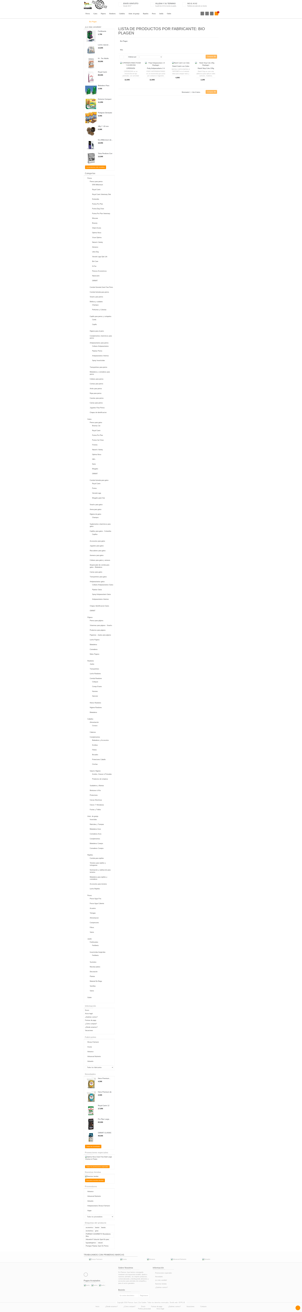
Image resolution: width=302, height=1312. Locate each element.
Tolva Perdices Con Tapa (105, 154)
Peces (154, 14)
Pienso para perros (96, 181)
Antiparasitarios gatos (97, 581)
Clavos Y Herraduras (97, 805)
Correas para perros (96, 384)
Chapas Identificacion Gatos (99, 606)
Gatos (95, 14)
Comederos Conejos (97, 848)
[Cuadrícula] (121, 57)
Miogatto (95, 469)
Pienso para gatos (96, 422)
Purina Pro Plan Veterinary (101, 213)
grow (96, 1231)
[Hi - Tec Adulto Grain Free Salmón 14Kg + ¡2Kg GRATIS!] (91, 63)
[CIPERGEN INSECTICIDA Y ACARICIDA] (130, 64)
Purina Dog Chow (98, 209)
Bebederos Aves (95, 829)
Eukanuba (95, 199)
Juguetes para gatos (97, 546)
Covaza (94, 725)
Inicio (97, 1306)
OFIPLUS (181, 1302)
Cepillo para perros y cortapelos (100, 316)
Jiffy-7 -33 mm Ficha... (103, 127)
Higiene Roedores (96, 707)
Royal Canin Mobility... (102, 73)
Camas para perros (96, 403)
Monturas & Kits (95, 790)
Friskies (95, 445)
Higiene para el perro (97, 331)
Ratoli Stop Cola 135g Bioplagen (206, 69)
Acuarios (93, 908)
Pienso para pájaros (96, 620)
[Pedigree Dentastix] (91, 117)
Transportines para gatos (98, 577)
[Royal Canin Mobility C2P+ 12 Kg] (91, 77)
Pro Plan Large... (104, 1119)
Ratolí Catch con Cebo (180, 66)
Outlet (169, 14)
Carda (94, 319)
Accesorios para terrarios (98, 884)
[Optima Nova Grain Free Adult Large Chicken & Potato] (98, 1158)
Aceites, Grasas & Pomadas (102, 774)
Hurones (95, 691)
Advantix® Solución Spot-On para (97, 1239)
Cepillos (95, 534)
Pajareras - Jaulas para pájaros (100, 635)
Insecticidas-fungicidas (97, 952)
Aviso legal (89, 1013)
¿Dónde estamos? (91, 1027)
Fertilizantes (94, 942)
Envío (87, 1010)
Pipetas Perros (97, 351)
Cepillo (94, 324)
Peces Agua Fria (95, 899)
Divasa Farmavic (93, 1042)
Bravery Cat (96, 426)
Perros (88, 14)
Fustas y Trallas (95, 809)
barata (103, 1227)
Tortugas (93, 913)
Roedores (112, 14)
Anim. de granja (133, 14)
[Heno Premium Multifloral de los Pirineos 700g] (91, 1083)
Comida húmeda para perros (99, 292)
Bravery (94, 223)
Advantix (90, 1061)
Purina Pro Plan (97, 204)
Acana (89, 1047)
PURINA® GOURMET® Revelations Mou (98, 1235)
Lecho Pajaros (95, 640)
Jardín (161, 14)
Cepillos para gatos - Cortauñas (100, 531)
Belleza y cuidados (96, 302)
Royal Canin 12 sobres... (103, 1106)
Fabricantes (90, 1037)
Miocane (95, 218)
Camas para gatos (96, 572)
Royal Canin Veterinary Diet (101, 194)
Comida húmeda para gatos (99, 480)
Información (90, 1006)
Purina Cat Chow (98, 440)
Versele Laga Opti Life (99, 257)
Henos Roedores (95, 703)
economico (89, 1227)
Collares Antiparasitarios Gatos (102, 585)
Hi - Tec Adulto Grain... (103, 59)
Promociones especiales (96, 1153)
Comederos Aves (95, 834)
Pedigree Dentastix (105, 113)
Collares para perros (96, 379)
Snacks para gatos (96, 504)
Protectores (94, 795)
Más (121, 50)
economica (89, 1231)
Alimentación (94, 722)
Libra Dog (95, 252)
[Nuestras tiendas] (99, 1176)
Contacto (203, 1306)
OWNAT (95, 280)
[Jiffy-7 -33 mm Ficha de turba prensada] (91, 131)
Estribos (95, 745)
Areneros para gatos (97, 555)
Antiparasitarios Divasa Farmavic (98, 1206)
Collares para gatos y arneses (100, 560)
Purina (94, 488)
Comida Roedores (96, 678)
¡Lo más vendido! (93, 27)
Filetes (94, 750)
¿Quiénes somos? (91, 1017)
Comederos (94, 649)
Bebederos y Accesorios (100, 740)
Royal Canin (96, 189)
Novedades (90, 1074)
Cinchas (95, 764)
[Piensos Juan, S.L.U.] (95, 4)
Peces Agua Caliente (97, 903)
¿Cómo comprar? (91, 1024)
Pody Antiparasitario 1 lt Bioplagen (156, 69)
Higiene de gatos (95, 514)
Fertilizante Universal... (102, 32)
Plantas (92, 976)
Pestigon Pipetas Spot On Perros (97, 1246)
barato (97, 1227)
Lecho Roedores (95, 673)
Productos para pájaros (98, 630)
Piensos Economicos (99, 271)
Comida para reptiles (97, 858)
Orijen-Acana (96, 228)
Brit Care (95, 261)
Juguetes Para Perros (97, 408)
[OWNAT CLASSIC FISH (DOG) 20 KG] (91, 1137)
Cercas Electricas (96, 800)
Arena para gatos (95, 509)
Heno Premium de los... (104, 1093)
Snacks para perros (96, 297)
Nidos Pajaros (94, 654)
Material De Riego (96, 981)
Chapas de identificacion (98, 412)
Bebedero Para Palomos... (103, 86)
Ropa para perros (95, 393)
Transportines (94, 669)
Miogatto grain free (98, 498)
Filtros (92, 927)
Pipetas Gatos (97, 590)
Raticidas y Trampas (97, 824)
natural (100, 1243)
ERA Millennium (97, 185)
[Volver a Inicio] (84, 22)
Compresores (94, 922)
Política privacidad (144, 1309)
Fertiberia (95, 945)
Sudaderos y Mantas (97, 785)
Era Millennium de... (105, 140)
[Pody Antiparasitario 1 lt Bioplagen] (155, 64)
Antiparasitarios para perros (99, 343)
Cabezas (93, 732)
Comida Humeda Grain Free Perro (101, 287)
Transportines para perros (98, 367)
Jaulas (92, 664)
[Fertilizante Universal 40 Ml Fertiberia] (91, 36)
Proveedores (91, 1186)
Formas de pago (90, 1020)
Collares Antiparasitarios (100, 346)
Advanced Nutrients (94, 1056)
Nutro (94, 464)
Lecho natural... (104, 45)
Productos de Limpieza (100, 779)
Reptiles (145, 14)
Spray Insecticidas (98, 360)
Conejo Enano (97, 686)
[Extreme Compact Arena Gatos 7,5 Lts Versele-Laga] (91, 104)
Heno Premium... (104, 1078)
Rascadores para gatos (98, 551)
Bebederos (93, 644)
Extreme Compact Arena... (104, 100)
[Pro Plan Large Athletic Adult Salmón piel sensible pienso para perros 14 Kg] (91, 1124)
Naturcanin (95, 276)
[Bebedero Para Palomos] (91, 90)
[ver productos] (96, 1259)
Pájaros (103, 14)
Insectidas (93, 819)
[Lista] (126, 57)
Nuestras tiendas (93, 1172)
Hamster (95, 696)
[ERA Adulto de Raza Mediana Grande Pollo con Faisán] (91, 145)
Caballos (122, 14)
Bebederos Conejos (96, 843)
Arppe (89, 1210)
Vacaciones (89, 1030)
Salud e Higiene (95, 771)
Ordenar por (132, 57)
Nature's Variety (97, 242)
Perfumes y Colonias (99, 310)
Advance (95, 247)
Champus (95, 305)
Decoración (93, 972)
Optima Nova (96, 233)
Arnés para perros (96, 388)
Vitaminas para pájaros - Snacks (101, 625)
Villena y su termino (165, 3)
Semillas (93, 986)
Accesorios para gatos (97, 541)
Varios (92, 932)
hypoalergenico (91, 1243)
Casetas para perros (97, 398)
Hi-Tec (94, 266)
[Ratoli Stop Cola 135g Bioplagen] (205, 64)
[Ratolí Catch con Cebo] (180, 63)
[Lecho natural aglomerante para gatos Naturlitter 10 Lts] (91, 50)
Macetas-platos (95, 967)
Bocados (95, 755)
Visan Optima (96, 237)
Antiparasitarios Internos (100, 356)
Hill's (93, 459)
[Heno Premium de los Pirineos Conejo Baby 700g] (91, 1097)
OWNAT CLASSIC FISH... (104, 1133)
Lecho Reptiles (95, 889)
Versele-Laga (96, 493)
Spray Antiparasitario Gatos (101, 594)
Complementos (95, 737)
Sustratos (93, 962)
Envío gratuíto (130, 3)
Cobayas (95, 682)
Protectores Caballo (99, 759)
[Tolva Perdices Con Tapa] (91, 158)
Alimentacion (94, 918)
